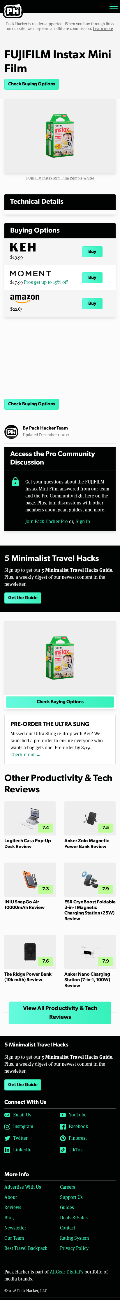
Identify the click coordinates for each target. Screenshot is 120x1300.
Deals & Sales (74, 1218)
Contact (67, 1228)
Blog (9, 1218)
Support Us (71, 1197)
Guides (67, 1207)
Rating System (74, 1238)
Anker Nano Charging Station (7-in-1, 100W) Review (87, 980)
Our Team (14, 1238)
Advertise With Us (22, 1187)
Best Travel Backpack (25, 1248)
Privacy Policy (74, 1248)
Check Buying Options (31, 84)
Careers (67, 1187)
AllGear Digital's (66, 1272)
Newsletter (15, 1228)
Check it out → (25, 755)
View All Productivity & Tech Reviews (60, 1013)
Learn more (103, 28)
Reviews (12, 1207)
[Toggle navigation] (113, 6)
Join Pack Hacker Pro (46, 521)
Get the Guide (23, 598)
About (10, 1197)
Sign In (83, 521)
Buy (92, 251)
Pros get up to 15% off (46, 282)
